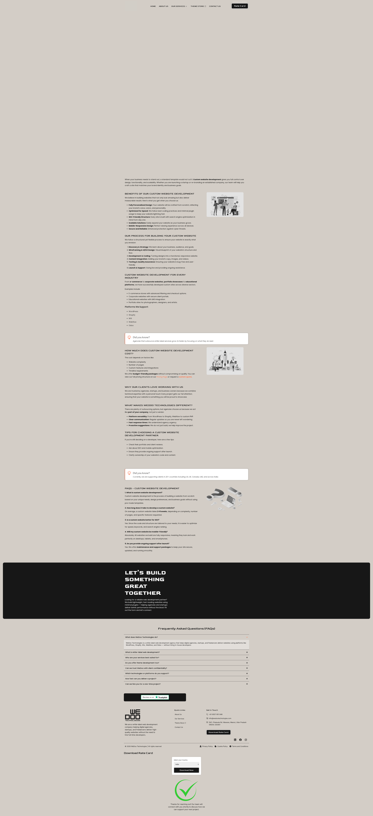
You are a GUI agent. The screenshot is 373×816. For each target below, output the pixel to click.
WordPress (133, 311)
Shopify (132, 315)
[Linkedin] (235, 739)
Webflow (132, 322)
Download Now (186, 770)
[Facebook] (240, 739)
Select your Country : (181, 760)
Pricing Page (162, 377)
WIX (130, 318)
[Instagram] (245, 739)
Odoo (131, 325)
